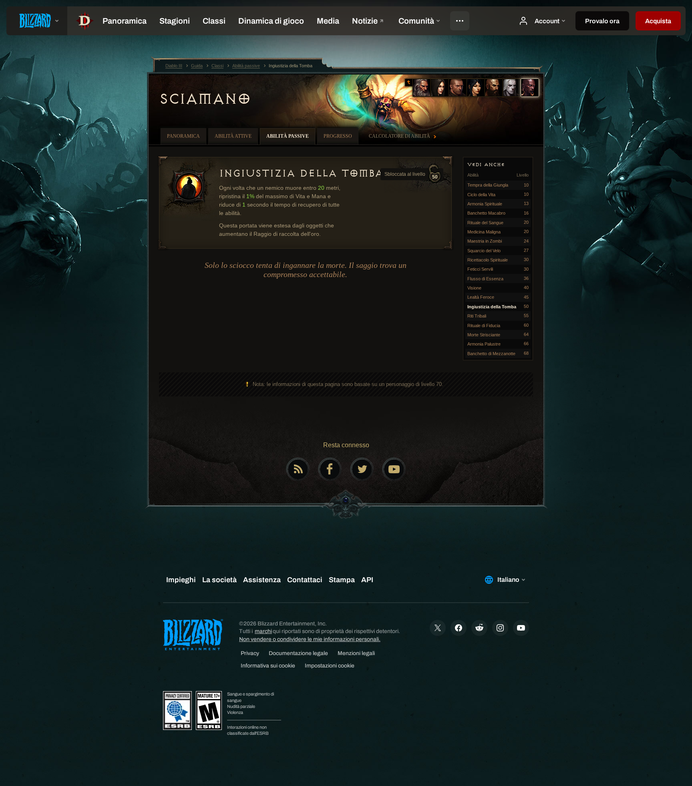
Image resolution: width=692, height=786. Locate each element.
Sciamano (204, 99)
